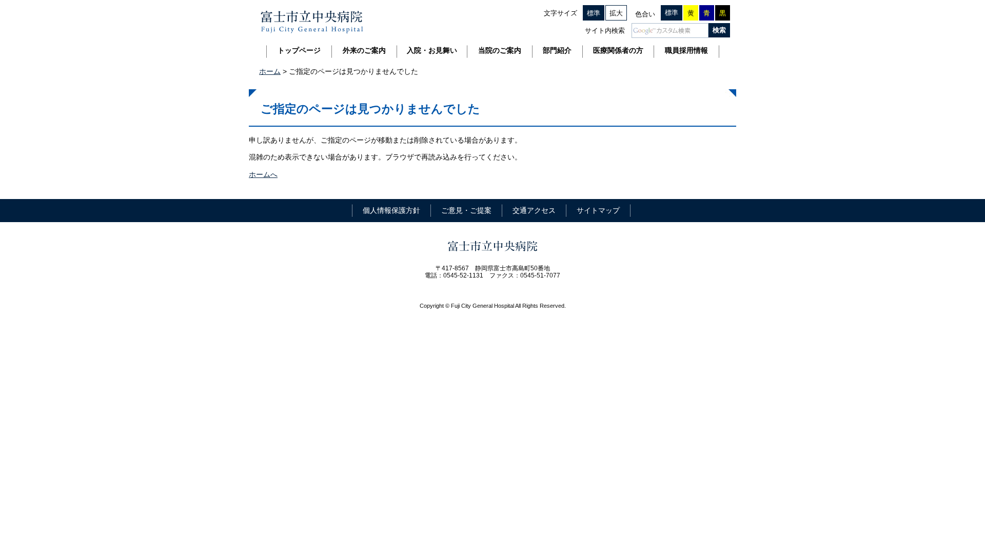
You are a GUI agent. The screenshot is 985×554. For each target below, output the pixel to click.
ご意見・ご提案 (466, 210)
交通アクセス (534, 210)
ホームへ (263, 174)
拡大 (616, 13)
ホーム (270, 71)
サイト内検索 (605, 30)
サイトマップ (598, 210)
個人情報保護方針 (391, 210)
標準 (593, 13)
